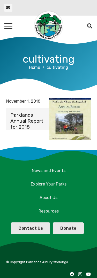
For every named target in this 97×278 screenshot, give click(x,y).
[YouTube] (88, 274)
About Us (48, 197)
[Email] (8, 8)
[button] (8, 26)
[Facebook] (72, 274)
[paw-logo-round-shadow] (48, 26)
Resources (49, 211)
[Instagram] (80, 274)
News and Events (48, 170)
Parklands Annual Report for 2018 (26, 121)
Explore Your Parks (48, 184)
